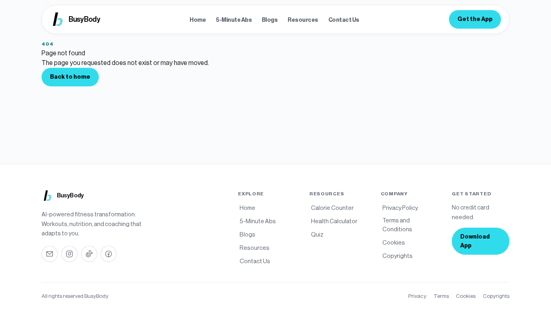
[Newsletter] (50, 254)
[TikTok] (89, 254)
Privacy (417, 296)
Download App (475, 241)
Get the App (475, 19)
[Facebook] (108, 254)
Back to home (70, 77)
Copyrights (496, 296)
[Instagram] (69, 254)
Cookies (466, 296)
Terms (441, 296)
